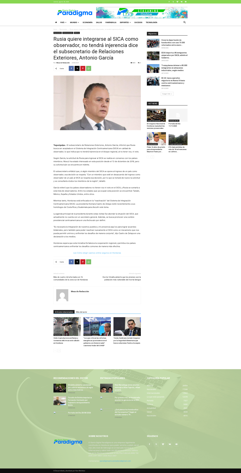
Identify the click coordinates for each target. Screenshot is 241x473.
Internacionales (68, 33)
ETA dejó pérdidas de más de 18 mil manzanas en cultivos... (178, 149)
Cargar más (166, 94)
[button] (185, 22)
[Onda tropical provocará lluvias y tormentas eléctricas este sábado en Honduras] (67, 326)
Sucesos (138, 22)
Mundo (73, 22)
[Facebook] (169, 2)
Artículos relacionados (64, 312)
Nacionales (63, 29)
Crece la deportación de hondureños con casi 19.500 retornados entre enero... (173, 42)
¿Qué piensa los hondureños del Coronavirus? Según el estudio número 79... (126, 412)
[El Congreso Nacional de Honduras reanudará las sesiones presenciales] (156, 115)
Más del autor (81, 312)
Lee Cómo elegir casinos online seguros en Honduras (97, 253)
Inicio (55, 29)
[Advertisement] (97, 137)
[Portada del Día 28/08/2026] (59, 415)
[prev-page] (55, 350)
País (62, 22)
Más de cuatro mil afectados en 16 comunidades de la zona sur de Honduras (70, 278)
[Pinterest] (82, 68)
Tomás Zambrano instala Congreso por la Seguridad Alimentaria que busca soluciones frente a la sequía (126, 340)
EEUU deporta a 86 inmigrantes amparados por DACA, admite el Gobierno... (174, 55)
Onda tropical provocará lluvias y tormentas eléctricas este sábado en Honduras (66, 340)
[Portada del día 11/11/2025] (178, 115)
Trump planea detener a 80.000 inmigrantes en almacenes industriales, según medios (174, 67)
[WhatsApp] (88, 68)
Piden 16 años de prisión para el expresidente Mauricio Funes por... (156, 149)
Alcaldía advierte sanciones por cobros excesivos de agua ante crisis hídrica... (80, 387)
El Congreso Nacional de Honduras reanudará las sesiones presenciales (156, 126)
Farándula (110, 22)
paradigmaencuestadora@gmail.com (115, 461)
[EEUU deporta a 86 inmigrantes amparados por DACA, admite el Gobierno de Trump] (153, 55)
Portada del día (174, 121)
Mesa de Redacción (63, 63)
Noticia (77, 33)
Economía (88, 22)
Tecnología (151, 22)
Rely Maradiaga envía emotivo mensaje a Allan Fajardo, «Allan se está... (127, 387)
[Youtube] (186, 2)
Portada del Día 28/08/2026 (79, 413)
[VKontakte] (181, 2)
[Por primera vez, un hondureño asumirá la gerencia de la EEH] (106, 400)
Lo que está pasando (154, 121)
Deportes (124, 22)
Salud (99, 22)
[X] (173, 2)
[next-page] (59, 350)
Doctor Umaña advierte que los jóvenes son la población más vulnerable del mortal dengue (122, 278)
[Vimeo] (177, 2)
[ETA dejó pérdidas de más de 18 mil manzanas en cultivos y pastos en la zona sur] (178, 138)
